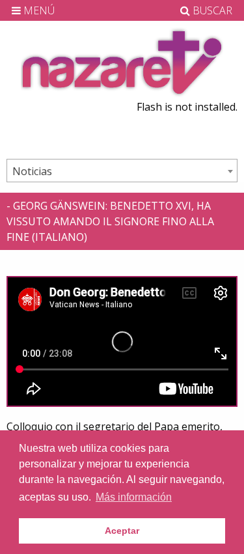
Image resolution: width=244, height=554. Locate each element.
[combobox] (122, 170)
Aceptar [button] (122, 530)
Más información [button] (134, 497)
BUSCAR (211, 10)
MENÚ (38, 10)
